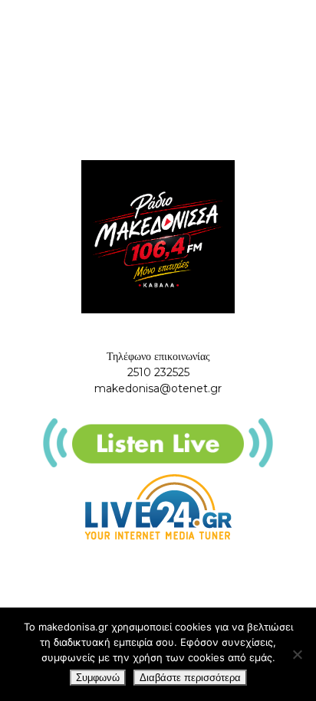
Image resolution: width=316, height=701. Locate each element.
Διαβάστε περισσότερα (190, 677)
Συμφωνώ (98, 677)
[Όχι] (296, 654)
